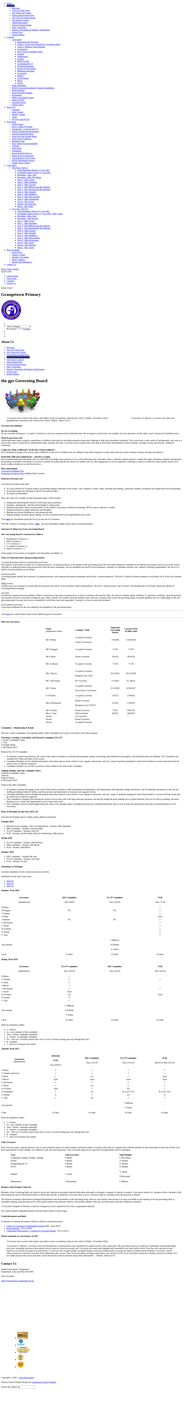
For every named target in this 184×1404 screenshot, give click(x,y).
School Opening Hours (22, 25)
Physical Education (25, 66)
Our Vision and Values (21, 13)
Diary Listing (17, 112)
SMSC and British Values (23, 97)
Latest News (17, 252)
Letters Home (17, 124)
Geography (22, 73)
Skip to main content (10, 269)
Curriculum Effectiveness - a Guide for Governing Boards (31, 1231)
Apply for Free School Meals (24, 136)
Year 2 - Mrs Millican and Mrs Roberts (33, 187)
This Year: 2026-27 (20, 168)
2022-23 (10, 886)
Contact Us (11, 264)
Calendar (16, 110)
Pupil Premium (18, 90)
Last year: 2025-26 (20, 209)
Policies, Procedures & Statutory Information (31, 30)
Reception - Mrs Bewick (27, 218)
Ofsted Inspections (20, 22)
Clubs (14, 117)
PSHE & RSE (23, 61)
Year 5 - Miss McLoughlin (28, 197)
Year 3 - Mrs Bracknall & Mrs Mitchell (33, 189)
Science (20, 59)
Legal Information (26, 1377)
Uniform (15, 146)
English (20, 54)
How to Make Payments (22, 126)
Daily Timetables (19, 27)
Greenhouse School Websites (43, 1382)
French (20, 83)
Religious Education (25, 71)
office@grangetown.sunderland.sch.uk (17, 1281)
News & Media (13, 250)
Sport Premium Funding (22, 93)
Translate (26, 329)
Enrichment (17, 95)
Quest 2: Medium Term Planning (31, 47)
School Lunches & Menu (22, 134)
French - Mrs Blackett (26, 204)
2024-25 (10, 881)
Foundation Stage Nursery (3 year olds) (34, 172)
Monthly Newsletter (20, 257)
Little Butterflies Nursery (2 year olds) (33, 170)
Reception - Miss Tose (26, 175)
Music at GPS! (18, 100)
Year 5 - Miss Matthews (27, 194)
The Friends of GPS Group (23, 158)
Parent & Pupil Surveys (22, 153)
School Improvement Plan (23, 15)
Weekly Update (18, 114)
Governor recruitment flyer (12, 471)
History (20, 76)
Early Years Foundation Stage (29, 52)
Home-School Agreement (23, 156)
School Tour (17, 32)
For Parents (11, 122)
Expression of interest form (12, 473)
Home (9, 3)
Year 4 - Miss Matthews (27, 235)
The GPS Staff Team (21, 10)
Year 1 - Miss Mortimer (27, 182)
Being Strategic (13, 1228)
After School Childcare (22, 139)
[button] (12, 288)
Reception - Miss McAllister (29, 177)
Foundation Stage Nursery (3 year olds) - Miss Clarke (40, 214)
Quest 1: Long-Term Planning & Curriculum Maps (38, 44)
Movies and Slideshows (22, 262)
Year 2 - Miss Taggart (26, 185)
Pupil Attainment (19, 85)
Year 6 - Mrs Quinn (25, 201)
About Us (10, 6)
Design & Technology (26, 68)
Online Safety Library (21, 163)
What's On (10, 107)
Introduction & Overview (28, 42)
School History (18, 35)
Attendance (17, 151)
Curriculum (17, 39)
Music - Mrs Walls (25, 206)
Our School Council (20, 20)
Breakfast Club (18, 141)
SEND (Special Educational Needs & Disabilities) (33, 88)
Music (19, 81)
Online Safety (18, 105)
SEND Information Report (23, 160)
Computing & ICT (25, 64)
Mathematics (22, 56)
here (8, 614)
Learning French (19, 102)
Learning (10, 37)
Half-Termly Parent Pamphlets (25, 143)
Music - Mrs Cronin (25, 247)
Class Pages (11, 165)
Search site (5, 1387)
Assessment (22, 49)
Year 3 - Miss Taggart (26, 230)
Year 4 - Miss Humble (26, 192)
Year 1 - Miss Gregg (25, 180)
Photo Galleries (18, 260)
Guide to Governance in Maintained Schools (25, 1226)
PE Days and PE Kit (20, 119)
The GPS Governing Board (23, 18)
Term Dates (17, 148)
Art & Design (23, 78)
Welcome (16, 8)
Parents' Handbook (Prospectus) (25, 131)
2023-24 (10, 883)
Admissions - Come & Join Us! (25, 129)
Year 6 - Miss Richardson (28, 199)
